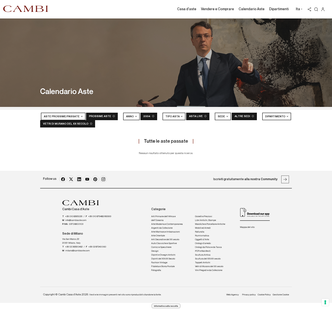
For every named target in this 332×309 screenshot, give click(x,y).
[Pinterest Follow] (95, 179)
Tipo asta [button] (172, 116)
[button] (298, 9)
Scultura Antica (202, 255)
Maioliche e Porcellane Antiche (210, 224)
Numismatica (202, 236)
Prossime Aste (100, 116)
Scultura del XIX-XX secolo (208, 259)
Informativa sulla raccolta (166, 306)
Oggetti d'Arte (202, 239)
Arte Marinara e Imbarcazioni (165, 232)
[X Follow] (71, 179)
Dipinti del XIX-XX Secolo (163, 259)
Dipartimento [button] (275, 116)
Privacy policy (249, 295)
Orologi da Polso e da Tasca (208, 247)
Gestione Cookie (281, 295)
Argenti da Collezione (162, 228)
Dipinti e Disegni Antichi (163, 255)
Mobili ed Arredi (203, 228)
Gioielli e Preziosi (203, 216)
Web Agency (232, 295)
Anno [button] (130, 116)
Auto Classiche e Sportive (164, 243)
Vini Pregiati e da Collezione (208, 270)
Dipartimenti (279, 9)
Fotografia (156, 270)
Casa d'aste (186, 9)
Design (155, 251)
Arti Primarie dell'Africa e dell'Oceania (163, 218)
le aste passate (166, 141)
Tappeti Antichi (202, 263)
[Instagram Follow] (103, 179)
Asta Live (196, 116)
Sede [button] (222, 116)
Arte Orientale (158, 236)
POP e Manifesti (203, 251)
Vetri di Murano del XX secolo (66, 123)
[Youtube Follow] (87, 179)
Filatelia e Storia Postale (163, 266)
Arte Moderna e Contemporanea (167, 224)
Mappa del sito (247, 227)
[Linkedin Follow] (79, 179)
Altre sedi (243, 116)
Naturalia (199, 232)
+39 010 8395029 (73, 216)
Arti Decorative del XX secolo (165, 239)
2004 (147, 116)
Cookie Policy (264, 295)
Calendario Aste (252, 9)
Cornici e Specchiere (161, 247)
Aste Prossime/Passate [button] (62, 116)
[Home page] (25, 8)
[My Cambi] (323, 9)
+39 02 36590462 (74, 247)
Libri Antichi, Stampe (205, 220)
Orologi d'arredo (203, 243)
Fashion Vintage (159, 263)
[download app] (255, 212)
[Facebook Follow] (62, 179)
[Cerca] (316, 9)
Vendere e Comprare (217, 9)
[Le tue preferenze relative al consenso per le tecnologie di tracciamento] (325, 302)
